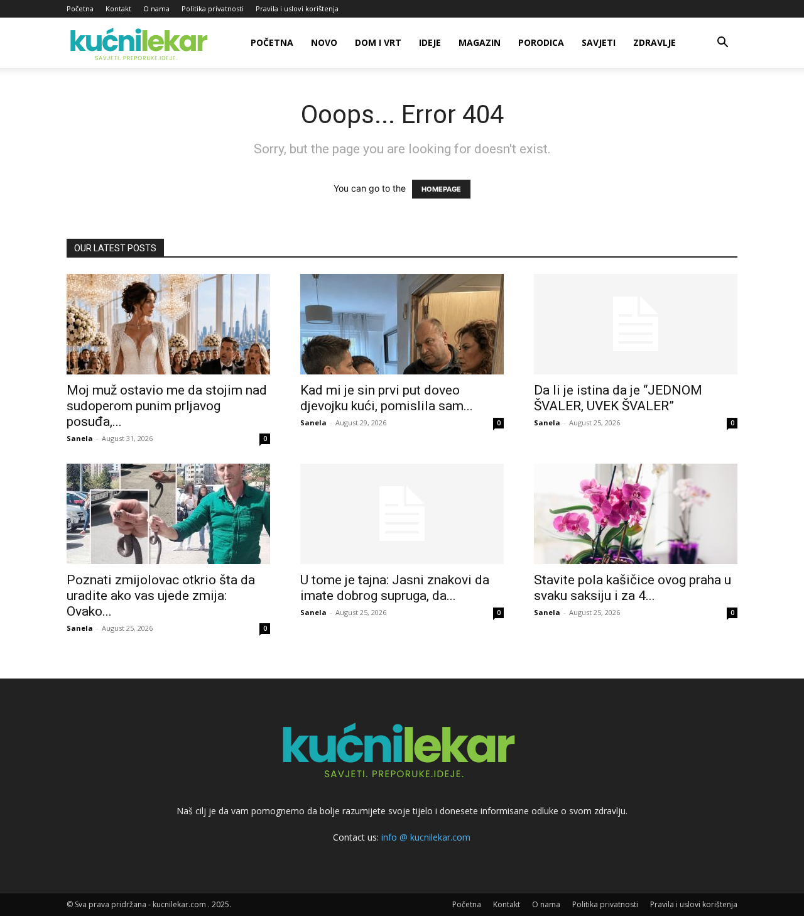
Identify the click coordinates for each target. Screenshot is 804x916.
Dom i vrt (378, 42)
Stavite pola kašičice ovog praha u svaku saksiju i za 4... (632, 587)
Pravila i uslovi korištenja (297, 8)
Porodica (541, 42)
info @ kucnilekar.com (425, 837)
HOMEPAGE (441, 189)
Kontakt (118, 8)
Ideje (430, 42)
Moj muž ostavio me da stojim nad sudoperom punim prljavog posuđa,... (167, 406)
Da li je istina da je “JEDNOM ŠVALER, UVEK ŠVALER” (618, 398)
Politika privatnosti (213, 8)
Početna (80, 8)
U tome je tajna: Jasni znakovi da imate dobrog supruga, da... (394, 587)
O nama (156, 8)
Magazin (480, 42)
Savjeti (599, 42)
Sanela (80, 438)
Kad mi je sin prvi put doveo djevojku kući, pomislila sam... (386, 398)
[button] (722, 44)
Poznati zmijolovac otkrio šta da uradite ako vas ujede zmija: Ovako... (161, 595)
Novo (324, 42)
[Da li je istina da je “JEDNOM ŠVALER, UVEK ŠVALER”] (635, 324)
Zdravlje (654, 42)
